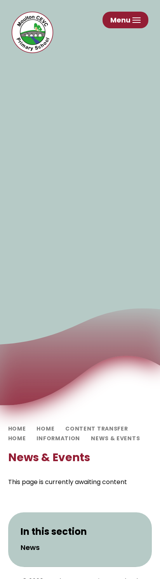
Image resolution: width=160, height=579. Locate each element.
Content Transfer (96, 429)
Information (58, 438)
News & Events (115, 438)
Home (17, 429)
